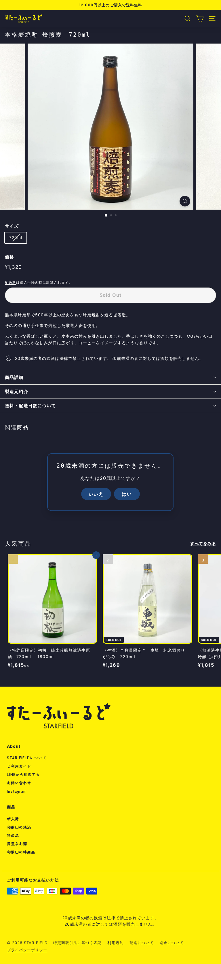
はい (127, 494)
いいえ (96, 494)
